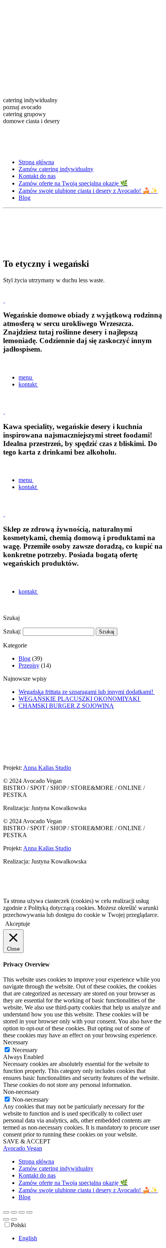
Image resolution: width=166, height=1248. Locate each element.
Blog (24, 197)
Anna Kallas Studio (47, 767)
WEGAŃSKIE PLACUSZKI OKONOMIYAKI (80, 698)
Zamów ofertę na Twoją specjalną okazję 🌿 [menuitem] (73, 1182)
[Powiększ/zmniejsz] (6, 1212)
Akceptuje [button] (17, 923)
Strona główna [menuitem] (36, 1161)
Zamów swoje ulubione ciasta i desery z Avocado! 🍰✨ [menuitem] (88, 1190)
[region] (83, 78)
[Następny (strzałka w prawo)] (14, 1219)
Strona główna (36, 162)
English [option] (28, 1238)
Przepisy (29, 665)
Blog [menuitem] (24, 1197)
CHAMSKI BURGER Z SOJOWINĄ (66, 705)
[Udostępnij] (22, 1212)
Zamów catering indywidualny (56, 169)
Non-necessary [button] (21, 1091)
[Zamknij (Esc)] (29, 1212)
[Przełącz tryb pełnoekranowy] (14, 1212)
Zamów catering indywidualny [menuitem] (56, 1168)
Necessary (24, 1050)
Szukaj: (12, 631)
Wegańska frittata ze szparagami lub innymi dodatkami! (87, 691)
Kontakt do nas (37, 176)
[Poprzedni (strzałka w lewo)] (6, 1219)
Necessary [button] (15, 1042)
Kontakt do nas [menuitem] (37, 1175)
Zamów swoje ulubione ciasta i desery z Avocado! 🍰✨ (88, 190)
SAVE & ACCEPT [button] (27, 1141)
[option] (91, 1238)
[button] (83, 100)
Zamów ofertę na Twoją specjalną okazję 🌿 (73, 183)
